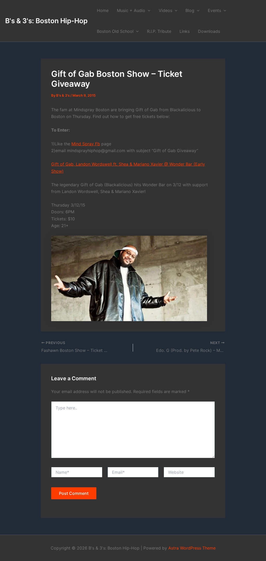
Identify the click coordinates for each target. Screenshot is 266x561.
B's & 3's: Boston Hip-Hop (46, 21)
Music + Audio (131, 10)
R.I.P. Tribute (159, 31)
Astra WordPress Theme (192, 548)
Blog (189, 10)
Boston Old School (115, 31)
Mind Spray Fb (85, 143)
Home (103, 10)
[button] (147, 10)
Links (184, 31)
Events (214, 10)
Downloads (209, 31)
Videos (165, 10)
